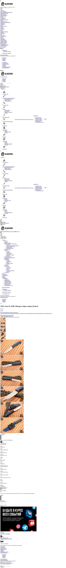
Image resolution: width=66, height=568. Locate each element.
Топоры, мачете (3, 316)
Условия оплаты (3, 548)
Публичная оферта (3, 552)
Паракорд (41, 313)
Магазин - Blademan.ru (4, 564)
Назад (9, 244)
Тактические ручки (18, 313)
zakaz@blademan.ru (4, 297)
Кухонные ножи (9, 313)
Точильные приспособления (26, 313)
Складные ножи (3, 313)
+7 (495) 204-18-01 (4, 45)
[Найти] (1, 9)
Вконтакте (4, 57)
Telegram (4, 59)
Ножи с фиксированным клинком (13, 245)
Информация (7, 279)
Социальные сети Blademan (5, 533)
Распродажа (50, 313)
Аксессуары (9, 267)
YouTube (3, 60)
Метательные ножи (9, 316)
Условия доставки (3, 549)
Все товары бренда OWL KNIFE (6, 538)
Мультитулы (33, 313)
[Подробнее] (0, 534)
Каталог (6, 241)
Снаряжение (9, 261)
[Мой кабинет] (0, 232)
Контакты (2, 550)
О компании (2, 547)
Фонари (8, 252)
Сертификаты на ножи (4, 551)
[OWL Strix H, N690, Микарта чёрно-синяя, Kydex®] (12, 354)
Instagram (4, 58)
